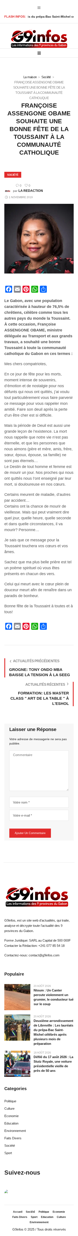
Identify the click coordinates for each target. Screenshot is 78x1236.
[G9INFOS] (39, 39)
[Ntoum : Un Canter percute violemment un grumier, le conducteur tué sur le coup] (17, 997)
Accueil (17, 1211)
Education (11, 1123)
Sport (8, 1153)
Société (46, 77)
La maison (30, 77)
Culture (9, 1108)
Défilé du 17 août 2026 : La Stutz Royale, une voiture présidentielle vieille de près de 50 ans (53, 1063)
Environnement (15, 1131)
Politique (10, 1101)
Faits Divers (12, 1138)
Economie (11, 1116)
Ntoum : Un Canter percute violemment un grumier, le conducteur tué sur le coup (53, 997)
